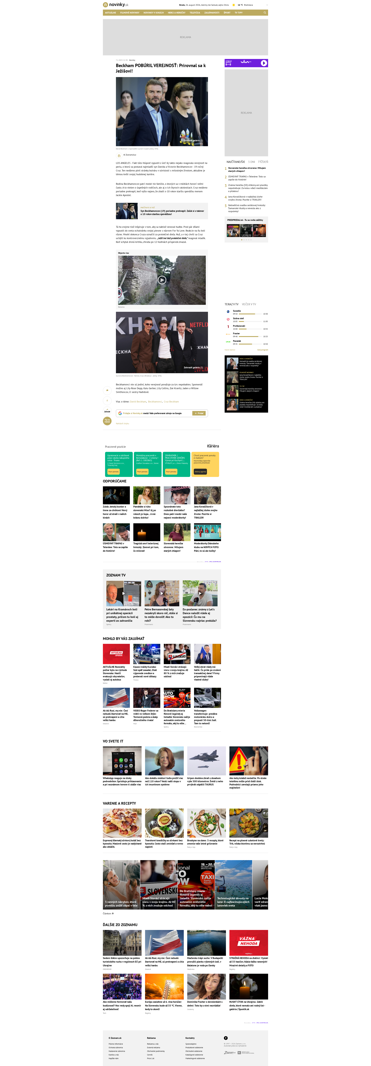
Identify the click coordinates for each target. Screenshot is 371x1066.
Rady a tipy (191, 847)
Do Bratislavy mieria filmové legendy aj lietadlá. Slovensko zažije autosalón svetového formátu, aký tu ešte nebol (177, 717)
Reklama (151, 1037)
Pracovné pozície (115, 447)
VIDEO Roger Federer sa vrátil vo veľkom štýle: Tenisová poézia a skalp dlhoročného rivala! (145, 715)
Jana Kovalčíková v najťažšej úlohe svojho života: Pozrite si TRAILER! (245, 198)
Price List (150, 1058)
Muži (135, 723)
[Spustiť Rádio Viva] (246, 61)
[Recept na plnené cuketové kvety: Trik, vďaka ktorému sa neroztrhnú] (248, 823)
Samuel (214, 5)
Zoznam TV (116, 575)
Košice (105, 683)
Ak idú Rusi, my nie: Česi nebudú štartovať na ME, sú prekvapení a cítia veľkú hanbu (115, 715)
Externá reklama (153, 1047)
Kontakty (190, 1037)
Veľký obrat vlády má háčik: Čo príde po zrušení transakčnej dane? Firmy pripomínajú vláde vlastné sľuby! (207, 673)
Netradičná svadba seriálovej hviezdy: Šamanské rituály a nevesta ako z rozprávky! (246, 208)
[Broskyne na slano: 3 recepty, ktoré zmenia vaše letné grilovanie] (206, 823)
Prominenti (149, 624)
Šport (227, 12)
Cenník (149, 1055)
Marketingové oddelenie (195, 1058)
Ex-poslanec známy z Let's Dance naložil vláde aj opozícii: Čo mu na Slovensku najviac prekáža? (200, 615)
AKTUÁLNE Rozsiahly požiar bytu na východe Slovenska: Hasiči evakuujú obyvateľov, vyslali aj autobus (115, 673)
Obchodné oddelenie (194, 1051)
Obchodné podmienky (156, 1051)
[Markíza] (228, 311)
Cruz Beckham (171, 401)
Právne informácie (116, 1044)
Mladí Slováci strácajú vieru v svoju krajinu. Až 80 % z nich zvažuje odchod (176, 671)
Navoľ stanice (230, 350)
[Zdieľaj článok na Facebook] (107, 401)
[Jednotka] (228, 326)
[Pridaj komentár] (107, 390)
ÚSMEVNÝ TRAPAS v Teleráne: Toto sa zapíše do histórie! (247, 178)
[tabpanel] (246, 189)
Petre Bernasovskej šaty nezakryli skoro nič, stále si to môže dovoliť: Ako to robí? (161, 615)
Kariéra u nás (114, 1055)
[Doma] (228, 334)
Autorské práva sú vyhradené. (235, 1046)
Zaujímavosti (211, 12)
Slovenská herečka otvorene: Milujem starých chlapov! (247, 169)
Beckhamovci (155, 401)
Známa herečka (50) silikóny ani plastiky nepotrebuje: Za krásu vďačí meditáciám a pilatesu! (248, 188)
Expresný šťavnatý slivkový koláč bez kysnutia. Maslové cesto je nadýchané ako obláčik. (122, 843)
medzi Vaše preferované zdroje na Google (152, 413)
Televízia (195, 12)
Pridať (200, 413)
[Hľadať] (265, 13)
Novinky (132, 60)
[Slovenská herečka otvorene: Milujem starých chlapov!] (232, 391)
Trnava (135, 680)
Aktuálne (110, 12)
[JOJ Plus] (228, 341)
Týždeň (263, 162)
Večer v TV (249, 304)
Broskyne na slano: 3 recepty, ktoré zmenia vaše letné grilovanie (205, 842)
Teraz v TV (231, 304)
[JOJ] (228, 319)
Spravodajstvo (191, 1044)
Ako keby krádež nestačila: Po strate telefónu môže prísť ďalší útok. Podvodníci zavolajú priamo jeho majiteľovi (248, 783)
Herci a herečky (176, 12)
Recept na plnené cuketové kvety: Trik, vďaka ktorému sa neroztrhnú (247, 842)
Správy (108, 624)
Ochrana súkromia (116, 1047)
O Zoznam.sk (115, 1037)
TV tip (242, 386)
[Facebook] (226, 1038)
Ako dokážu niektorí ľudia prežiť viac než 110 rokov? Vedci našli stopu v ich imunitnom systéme (164, 781)
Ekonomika (198, 727)
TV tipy (238, 12)
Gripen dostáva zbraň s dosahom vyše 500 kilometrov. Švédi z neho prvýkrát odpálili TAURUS (205, 781)
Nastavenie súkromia (117, 1051)
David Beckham (138, 401)
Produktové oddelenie (194, 1047)
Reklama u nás (152, 1044)
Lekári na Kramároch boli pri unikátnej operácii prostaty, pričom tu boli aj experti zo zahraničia (122, 615)
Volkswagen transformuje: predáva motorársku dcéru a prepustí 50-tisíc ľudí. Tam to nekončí (205, 717)
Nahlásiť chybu (122, 423)
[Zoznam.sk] (231, 1053)
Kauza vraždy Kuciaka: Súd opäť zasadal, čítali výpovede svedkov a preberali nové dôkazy (145, 671)
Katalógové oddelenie (194, 1055)
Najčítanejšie (236, 162)
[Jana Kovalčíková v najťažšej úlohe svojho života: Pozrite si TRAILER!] (232, 377)
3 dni (251, 162)
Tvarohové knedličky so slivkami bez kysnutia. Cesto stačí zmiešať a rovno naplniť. (164, 843)
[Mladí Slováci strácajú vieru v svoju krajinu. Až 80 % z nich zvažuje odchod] (177, 654)
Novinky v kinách (154, 12)
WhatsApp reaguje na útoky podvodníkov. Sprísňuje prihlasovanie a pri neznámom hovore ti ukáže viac (122, 781)
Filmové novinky (129, 12)
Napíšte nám (114, 1058)
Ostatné (106, 723)
